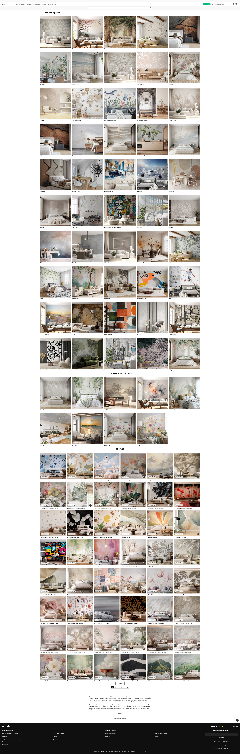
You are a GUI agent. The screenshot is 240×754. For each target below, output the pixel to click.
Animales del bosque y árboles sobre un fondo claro (49, 537)
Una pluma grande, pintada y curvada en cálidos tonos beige (184, 623)
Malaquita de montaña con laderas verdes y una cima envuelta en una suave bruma (157, 680)
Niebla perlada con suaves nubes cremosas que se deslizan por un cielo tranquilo (103, 680)
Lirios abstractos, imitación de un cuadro (130, 480)
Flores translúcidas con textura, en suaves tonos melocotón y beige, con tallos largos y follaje (130, 566)
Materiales (5, 736)
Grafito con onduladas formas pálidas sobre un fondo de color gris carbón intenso (130, 680)
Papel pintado (55, 739)
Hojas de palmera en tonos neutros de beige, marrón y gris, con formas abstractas (157, 566)
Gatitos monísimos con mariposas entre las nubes (103, 480)
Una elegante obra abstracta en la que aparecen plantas (130, 508)
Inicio (115, 718)
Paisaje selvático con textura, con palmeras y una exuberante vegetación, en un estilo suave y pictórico (130, 652)
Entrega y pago (6, 741)
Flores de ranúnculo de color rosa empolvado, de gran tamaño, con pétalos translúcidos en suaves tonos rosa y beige (49, 623)
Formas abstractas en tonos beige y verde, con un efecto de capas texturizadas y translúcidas (49, 594)
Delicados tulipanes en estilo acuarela (157, 594)
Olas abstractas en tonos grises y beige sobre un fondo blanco (157, 623)
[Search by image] (148, 8)
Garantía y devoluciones (58, 733)
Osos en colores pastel (99, 594)
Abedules (69, 566)
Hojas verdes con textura (181, 594)
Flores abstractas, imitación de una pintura (49, 508)
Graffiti (42, 566)
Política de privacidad (110, 733)
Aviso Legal (108, 739)
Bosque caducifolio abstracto (74, 680)
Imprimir (107, 736)
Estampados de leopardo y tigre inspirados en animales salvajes (130, 623)
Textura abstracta (98, 566)
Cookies (157, 736)
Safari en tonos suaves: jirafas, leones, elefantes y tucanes (76, 623)
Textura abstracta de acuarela (101, 623)
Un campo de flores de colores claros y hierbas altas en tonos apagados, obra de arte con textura (157, 652)
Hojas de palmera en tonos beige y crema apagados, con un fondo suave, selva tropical (76, 594)
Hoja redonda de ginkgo (180, 537)
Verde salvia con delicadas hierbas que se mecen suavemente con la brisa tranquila (184, 680)
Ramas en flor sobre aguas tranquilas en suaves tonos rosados (49, 652)
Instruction (5, 744)
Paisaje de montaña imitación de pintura (157, 480)
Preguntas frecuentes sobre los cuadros (12, 739)
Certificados (55, 736)
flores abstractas (44, 680)
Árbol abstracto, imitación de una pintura (184, 480)
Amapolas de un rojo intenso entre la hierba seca (184, 508)
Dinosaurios (70, 480)
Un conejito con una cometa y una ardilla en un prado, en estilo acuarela (130, 594)
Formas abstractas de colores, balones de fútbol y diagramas (49, 480)
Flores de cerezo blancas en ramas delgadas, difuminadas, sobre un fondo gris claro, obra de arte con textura (184, 652)
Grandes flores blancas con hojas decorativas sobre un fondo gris (76, 652)
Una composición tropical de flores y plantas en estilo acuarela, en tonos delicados (103, 508)
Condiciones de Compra (161, 733)
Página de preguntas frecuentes (10, 733)
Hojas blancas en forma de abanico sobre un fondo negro (76, 537)
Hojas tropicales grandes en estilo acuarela (76, 508)
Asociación (157, 739)
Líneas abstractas (125, 537)
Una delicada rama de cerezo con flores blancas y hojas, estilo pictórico (184, 566)
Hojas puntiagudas (152, 537)
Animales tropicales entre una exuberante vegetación (103, 537)
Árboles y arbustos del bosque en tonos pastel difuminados (103, 652)
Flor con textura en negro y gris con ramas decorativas (157, 508)
